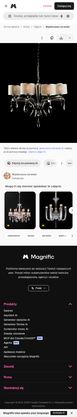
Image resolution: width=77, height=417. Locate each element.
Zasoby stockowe (14, 333)
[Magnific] (38, 258)
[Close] (71, 413)
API (6, 347)
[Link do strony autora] (7, 176)
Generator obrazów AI (17, 319)
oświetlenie (14, 235)
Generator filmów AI (16, 324)
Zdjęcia (37, 26)
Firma (8, 377)
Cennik (47, 6)
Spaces (8, 310)
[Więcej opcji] (42, 38)
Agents (11, 342)
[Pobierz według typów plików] (69, 38)
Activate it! (59, 412)
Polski (39, 288)
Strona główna (11, 26)
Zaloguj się (64, 6)
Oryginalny (26, 50)
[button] (38, 288)
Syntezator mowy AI (16, 329)
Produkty (10, 304)
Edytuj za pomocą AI (25, 163)
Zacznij (9, 366)
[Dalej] (61, 163)
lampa (31, 235)
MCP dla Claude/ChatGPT (23, 338)
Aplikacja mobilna (14, 352)
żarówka (46, 235)
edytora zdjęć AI (36, 151)
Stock (26, 26)
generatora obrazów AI (51, 148)
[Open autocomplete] (8, 16)
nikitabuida (18, 178)
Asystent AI (10, 315)
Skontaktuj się (14, 388)
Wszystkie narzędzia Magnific (21, 356)
